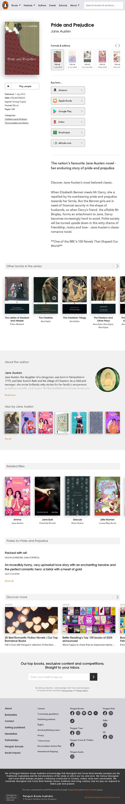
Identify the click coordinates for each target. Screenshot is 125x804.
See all (8, 438)
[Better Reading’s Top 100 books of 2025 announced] (89, 620)
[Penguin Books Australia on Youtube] (90, 713)
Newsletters (11, 733)
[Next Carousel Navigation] (117, 266)
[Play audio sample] (8, 86)
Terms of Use (67, 690)
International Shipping (48, 751)
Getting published (15, 727)
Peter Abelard (17, 324)
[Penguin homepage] (5, 5)
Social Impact (13, 752)
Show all (9, 580)
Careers (41, 708)
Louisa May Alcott (107, 522)
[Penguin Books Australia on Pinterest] (84, 713)
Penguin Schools (14, 746)
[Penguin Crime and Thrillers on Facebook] (72, 745)
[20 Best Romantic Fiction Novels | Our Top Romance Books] (31, 620)
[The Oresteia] (46, 295)
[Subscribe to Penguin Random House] (93, 677)
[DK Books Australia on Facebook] (105, 737)
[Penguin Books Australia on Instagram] (78, 713)
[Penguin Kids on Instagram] (111, 713)
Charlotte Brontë (47, 522)
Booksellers (11, 714)
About (8, 708)
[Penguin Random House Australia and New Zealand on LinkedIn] (96, 713)
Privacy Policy (82, 690)
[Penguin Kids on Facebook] (105, 713)
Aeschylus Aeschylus (103, 324)
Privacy (41, 735)
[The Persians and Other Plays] (103, 295)
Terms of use (44, 740)
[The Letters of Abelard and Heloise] (17, 295)
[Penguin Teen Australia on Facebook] (72, 733)
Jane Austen (61, 31)
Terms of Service (90, 789)
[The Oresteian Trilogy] (74, 295)
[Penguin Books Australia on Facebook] (72, 713)
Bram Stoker (77, 522)
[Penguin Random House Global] (14, 797)
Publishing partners (46, 719)
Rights (40, 724)
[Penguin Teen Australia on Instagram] (78, 733)
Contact (9, 721)
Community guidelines (48, 713)
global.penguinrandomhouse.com (102, 797)
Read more (10, 394)
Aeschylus (46, 321)
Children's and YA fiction (16, 119)
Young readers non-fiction (16, 122)
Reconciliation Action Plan (49, 746)
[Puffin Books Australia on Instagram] (105, 725)
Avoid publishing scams (49, 729)
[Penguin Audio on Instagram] (72, 756)
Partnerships (11, 740)
